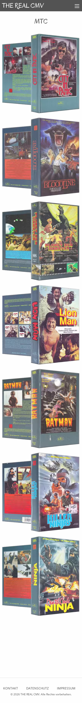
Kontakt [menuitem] (10, 688)
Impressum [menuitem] (66, 688)
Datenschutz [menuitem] (37, 688)
